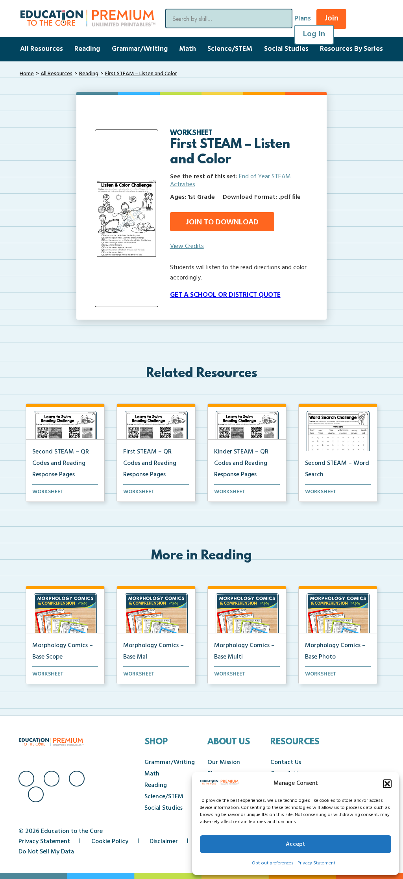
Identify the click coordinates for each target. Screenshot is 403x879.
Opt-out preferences (273, 863)
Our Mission (223, 762)
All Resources (41, 49)
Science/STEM (229, 49)
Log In (314, 34)
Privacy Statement (316, 863)
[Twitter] (77, 779)
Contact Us (285, 762)
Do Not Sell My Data (46, 852)
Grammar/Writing (140, 49)
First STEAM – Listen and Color (141, 73)
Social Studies (286, 49)
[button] (387, 784)
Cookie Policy (109, 841)
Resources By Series (351, 49)
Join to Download (222, 222)
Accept (295, 844)
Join (331, 18)
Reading (87, 49)
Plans (302, 18)
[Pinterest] (36, 794)
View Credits (187, 246)
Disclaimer (164, 841)
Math (187, 49)
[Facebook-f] (26, 779)
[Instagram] (51, 779)
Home (27, 73)
